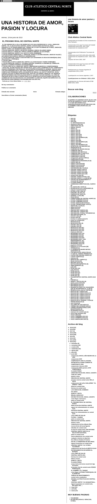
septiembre (75, 348)
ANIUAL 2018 (75, 127)
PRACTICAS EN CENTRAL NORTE (81, 405)
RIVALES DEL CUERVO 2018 (79, 297)
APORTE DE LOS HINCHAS (79, 146)
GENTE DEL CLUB (76, 205)
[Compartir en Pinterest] (30, 81)
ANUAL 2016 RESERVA (78, 137)
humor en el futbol (76, 220)
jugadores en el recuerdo (78, 246)
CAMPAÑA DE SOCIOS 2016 (79, 149)
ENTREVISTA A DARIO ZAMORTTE (81, 362)
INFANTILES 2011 (76, 223)
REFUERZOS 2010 (76, 284)
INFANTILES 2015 (76, 227)
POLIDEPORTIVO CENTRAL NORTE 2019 (83, 277)
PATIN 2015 (74, 272)
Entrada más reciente (8, 91)
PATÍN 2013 (74, 271)
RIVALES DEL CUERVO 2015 (79, 294)
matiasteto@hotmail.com (75, 104)
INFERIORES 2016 (76, 242)
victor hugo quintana (77, 313)
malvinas (73, 258)
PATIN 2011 (74, 268)
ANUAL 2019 (74, 143)
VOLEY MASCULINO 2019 (78, 319)
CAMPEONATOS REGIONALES (80, 160)
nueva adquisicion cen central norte (82, 436)
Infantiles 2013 (75, 226)
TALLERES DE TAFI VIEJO (79, 304)
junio (73, 354)
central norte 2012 (76, 175)
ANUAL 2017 (74, 139)
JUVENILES (74, 248)
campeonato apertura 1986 (79, 158)
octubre (73, 347)
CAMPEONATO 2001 (77, 156)
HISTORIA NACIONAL (77, 214)
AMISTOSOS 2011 (76, 126)
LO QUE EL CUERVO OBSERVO (80, 253)
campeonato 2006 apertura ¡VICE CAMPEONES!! (81, 368)
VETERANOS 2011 (76, 310)
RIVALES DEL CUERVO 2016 (79, 296)
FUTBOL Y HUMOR (77, 417)
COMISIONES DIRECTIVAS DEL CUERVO (83, 184)
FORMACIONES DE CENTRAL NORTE (82, 198)
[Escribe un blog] (26, 81)
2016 (71, 333)
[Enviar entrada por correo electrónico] (23, 81)
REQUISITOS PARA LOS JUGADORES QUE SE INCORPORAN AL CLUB (82, 288)
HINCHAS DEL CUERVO (78, 210)
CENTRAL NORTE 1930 (78, 169)
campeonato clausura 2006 (79, 366)
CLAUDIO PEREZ (76, 182)
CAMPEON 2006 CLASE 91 (79, 153)
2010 (71, 341)
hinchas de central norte (78, 388)
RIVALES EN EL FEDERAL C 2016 (81, 300)
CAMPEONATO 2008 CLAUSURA (81, 360)
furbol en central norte (78, 386)
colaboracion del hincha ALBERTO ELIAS (83, 448)
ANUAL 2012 (74, 130)
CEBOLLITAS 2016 (76, 165)
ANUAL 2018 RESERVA (78, 142)
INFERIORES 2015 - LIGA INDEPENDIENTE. (78, 240)
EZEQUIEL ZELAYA (76, 192)
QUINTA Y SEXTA (76, 393)
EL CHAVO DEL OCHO (77, 187)
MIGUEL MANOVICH (77, 395)
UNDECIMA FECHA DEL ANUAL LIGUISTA (83, 373)
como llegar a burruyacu (78, 398)
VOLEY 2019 (74, 315)
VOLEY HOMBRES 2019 (78, 317)
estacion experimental (77, 189)
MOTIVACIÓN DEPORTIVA (78, 264)
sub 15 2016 (74, 303)
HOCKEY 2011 (75, 216)
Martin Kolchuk (75, 261)
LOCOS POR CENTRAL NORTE (80, 255)
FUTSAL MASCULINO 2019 (79, 203)
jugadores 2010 (75, 245)
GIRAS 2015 (74, 207)
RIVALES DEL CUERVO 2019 (79, 299)
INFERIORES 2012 (76, 235)
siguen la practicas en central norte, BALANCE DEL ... (82, 484)
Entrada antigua (60, 91)
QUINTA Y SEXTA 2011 (77, 281)
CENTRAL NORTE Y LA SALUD (80, 178)
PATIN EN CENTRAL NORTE (79, 410)
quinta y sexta (75, 376)
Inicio (35, 91)
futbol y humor (75, 458)
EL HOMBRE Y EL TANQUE (79, 470)
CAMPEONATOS (76, 159)
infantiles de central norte (79, 428)
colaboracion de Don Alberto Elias (81, 424)
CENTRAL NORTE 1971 (78, 171)
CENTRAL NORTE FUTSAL (79, 176)
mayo (73, 487)
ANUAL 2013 (74, 131)
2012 (72, 118)
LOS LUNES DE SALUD (78, 415)
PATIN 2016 (74, 274)
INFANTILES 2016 (76, 229)
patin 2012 (74, 269)
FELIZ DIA (74, 197)
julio (72, 352)
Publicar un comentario (9, 87)
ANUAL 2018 (74, 140)
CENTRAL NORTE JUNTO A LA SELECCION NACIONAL (80, 432)
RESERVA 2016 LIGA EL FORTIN (80, 290)
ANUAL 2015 (74, 134)
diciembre (74, 343)
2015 (72, 121)
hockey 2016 (74, 217)
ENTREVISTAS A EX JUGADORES (81, 188)
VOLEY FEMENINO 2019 (78, 316)
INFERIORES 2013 (76, 236)
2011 (71, 340)
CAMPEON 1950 (75, 150)
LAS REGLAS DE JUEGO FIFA (80, 252)
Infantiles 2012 (75, 224)
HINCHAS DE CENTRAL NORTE (80, 378)
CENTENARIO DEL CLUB (78, 168)
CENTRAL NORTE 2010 (78, 172)
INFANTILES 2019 (76, 230)
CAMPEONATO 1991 (77, 155)
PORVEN (73, 280)
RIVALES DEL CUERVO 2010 (79, 293)
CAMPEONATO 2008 (77, 364)
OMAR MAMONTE (76, 265)
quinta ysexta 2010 (76, 283)
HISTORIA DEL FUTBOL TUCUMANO (82, 213)
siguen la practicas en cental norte (81, 443)
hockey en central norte (78, 219)
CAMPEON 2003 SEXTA (78, 152)
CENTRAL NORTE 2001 (78, 455)
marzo (73, 490)
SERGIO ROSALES (76, 301)
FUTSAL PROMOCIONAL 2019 (80, 204)
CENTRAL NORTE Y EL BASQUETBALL (83, 482)
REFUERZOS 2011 (76, 285)
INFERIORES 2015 (76, 237)
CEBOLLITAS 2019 (76, 166)
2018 (71, 329)
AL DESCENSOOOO (77, 123)
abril (72, 489)
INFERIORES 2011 (76, 233)
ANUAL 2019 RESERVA (78, 144)
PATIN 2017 (74, 275)
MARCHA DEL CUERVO (78, 259)
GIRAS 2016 (74, 208)
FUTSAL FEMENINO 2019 (78, 201)
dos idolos (74, 391)
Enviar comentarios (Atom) (18, 95)
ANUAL (73, 128)
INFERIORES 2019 (76, 243)
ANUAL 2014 (74, 133)
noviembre (74, 345)
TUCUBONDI (74, 498)
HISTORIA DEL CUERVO (78, 211)
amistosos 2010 (75, 124)
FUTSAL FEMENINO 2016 (78, 200)
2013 (72, 120)
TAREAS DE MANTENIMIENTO (80, 475)
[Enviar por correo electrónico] (25, 81)
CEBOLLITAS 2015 (76, 163)
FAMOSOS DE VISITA (77, 194)
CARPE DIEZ (74, 162)
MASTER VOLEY (76, 262)
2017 (71, 331)
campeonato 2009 (76, 359)
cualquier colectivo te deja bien (80, 438)
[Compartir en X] (27, 81)
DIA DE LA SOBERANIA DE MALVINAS (82, 441)
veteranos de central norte (79, 312)
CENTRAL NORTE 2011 (78, 173)
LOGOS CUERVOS (76, 256)
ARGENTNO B (75, 147)
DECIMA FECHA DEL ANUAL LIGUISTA (83, 397)
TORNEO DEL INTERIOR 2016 (80, 306)
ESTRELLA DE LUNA (77, 191)
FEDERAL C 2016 (76, 195)
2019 (71, 327)
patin (72, 267)
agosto (73, 350)
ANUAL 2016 (74, 136)
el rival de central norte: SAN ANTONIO (82, 429)
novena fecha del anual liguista (80, 426)
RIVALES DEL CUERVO (78, 291)
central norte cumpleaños (79, 477)
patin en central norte (77, 400)
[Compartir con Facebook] (28, 81)
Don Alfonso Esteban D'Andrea (80, 440)
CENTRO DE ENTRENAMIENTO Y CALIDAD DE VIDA (81, 180)
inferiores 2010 (75, 232)
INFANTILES (74, 221)
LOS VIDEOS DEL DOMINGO (79, 390)
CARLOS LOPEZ (76, 374)
